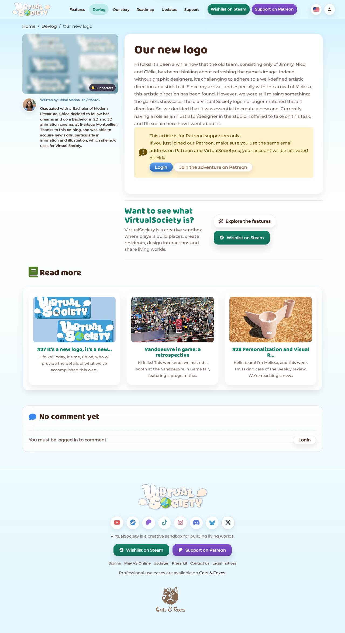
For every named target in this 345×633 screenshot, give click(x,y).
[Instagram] (180, 522)
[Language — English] (316, 9)
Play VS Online (137, 563)
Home (29, 26)
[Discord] (196, 522)
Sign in (115, 563)
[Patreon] (149, 522)
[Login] (329, 9)
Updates (169, 9)
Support (191, 9)
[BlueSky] (212, 522)
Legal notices (224, 563)
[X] (228, 522)
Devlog (99, 9)
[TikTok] (164, 522)
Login (161, 167)
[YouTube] (117, 522)
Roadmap (145, 9)
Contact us (199, 563)
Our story (121, 9)
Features (77, 9)
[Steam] (133, 522)
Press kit (179, 563)
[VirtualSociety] (31, 9)
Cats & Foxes (212, 572)
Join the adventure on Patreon (213, 167)
